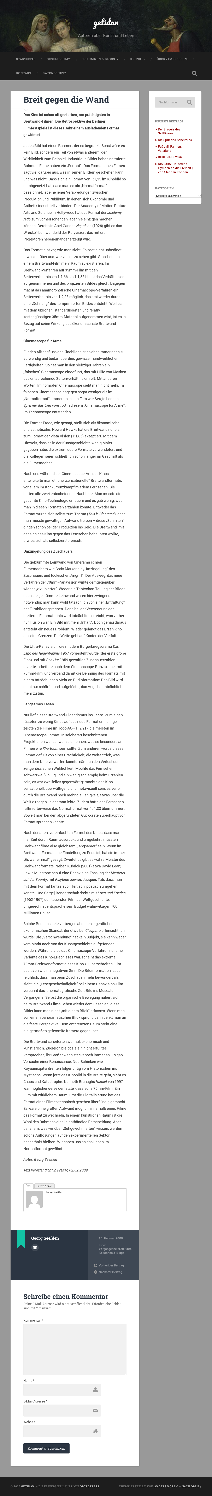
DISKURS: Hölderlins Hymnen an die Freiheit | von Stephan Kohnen (175, 168)
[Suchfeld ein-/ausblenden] (194, 73)
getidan (106, 21)
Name (28, 1380)
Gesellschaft (59, 59)
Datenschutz (54, 73)
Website (29, 1422)
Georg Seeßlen (54, 1192)
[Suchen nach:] (175, 102)
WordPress (89, 1486)
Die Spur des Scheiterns (175, 140)
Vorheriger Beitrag (111, 1265)
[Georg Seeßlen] (34, 1206)
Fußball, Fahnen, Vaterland (170, 148)
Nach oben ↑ (191, 1486)
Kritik (135, 59)
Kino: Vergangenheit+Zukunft (115, 1247)
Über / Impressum (172, 59)
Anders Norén (166, 1486)
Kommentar (33, 1320)
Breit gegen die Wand (66, 99)
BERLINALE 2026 (170, 157)
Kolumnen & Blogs (98, 59)
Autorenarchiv (35, 1247)
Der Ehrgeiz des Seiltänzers (169, 131)
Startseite (26, 59)
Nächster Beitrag (110, 1272)
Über (28, 1186)
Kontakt (23, 73)
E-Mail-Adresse (35, 1401)
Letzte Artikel (44, 1186)
